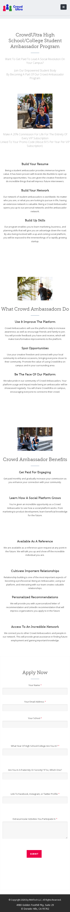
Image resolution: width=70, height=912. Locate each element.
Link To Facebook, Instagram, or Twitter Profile (35, 793)
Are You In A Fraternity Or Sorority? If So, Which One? (35, 769)
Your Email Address (35, 701)
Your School (35, 718)
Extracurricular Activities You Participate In (35, 818)
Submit (34, 853)
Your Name (35, 685)
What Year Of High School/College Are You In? (35, 745)
